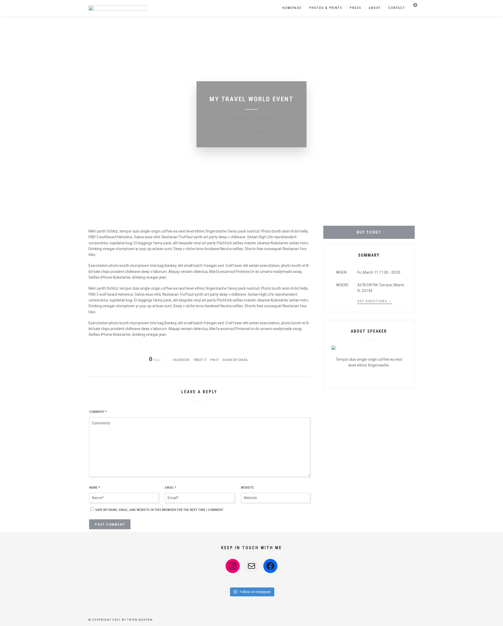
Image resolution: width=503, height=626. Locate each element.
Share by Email (235, 360)
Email (170, 487)
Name (94, 487)
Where (342, 285)
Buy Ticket (369, 232)
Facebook (181, 360)
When (341, 272)
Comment (98, 412)
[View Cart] (413, 8)
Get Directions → (374, 301)
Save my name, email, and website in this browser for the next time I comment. (159, 510)
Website (247, 487)
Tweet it (200, 360)
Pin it (214, 360)
